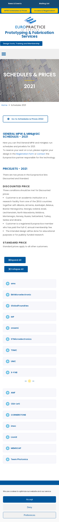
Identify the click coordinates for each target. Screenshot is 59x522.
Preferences (29, 515)
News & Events (14, 3)
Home (4, 105)
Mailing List (44, 3)
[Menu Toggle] (3, 54)
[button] (15, 260)
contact (41, 153)
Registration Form (25, 153)
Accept (29, 499)
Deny (29, 507)
